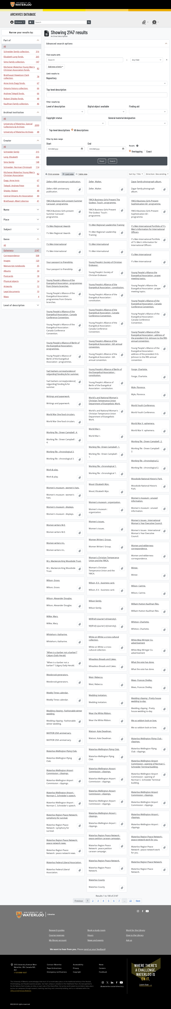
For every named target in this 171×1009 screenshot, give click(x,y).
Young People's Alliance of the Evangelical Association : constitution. (106, 286)
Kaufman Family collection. (21, 104)
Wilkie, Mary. (52, 616)
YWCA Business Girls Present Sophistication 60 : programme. (146, 202)
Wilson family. (95, 600)
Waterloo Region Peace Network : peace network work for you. (147, 838)
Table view (82, 174)
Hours (90, 935)
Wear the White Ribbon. (100, 713)
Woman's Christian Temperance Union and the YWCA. (104, 559)
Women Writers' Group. (100, 539)
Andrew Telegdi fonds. (21, 94)
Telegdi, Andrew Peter (21, 186)
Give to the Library (134, 935)
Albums (21, 272)
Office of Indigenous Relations (20, 990)
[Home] (11, 22)
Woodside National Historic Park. (146, 478)
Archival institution (14, 112)
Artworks (21, 287)
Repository (51, 78)
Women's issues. (97, 521)
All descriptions (81, 130)
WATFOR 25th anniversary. (58, 733)
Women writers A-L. (55, 543)
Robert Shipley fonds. (21, 99)
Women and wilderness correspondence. (142, 547)
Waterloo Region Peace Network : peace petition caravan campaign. (105, 837)
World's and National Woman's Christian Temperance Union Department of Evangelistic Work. (104, 400)
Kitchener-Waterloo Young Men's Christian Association (21, 174)
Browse (19, 22)
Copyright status (54, 117)
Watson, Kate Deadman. (100, 731)
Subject (8, 229)
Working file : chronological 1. (102, 466)
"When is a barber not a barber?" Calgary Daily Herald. (61, 654)
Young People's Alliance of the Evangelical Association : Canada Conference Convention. (146, 303)
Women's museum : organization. (105, 502)
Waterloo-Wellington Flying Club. (104, 749)
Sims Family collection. (21, 62)
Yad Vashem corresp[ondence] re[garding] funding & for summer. (62, 372)
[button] (144, 22)
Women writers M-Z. (55, 525)
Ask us (129, 940)
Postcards (21, 277)
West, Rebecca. (96, 677)
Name (6, 209)
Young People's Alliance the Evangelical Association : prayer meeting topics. (146, 275)
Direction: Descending (156, 174)
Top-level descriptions (59, 130)
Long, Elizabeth (21, 158)
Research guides (56, 930)
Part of (7, 40)
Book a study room (96, 930)
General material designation (121, 117)
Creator (7, 140)
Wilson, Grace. (53, 580)
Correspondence (21, 256)
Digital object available (98, 106)
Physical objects (21, 282)
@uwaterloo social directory (112, 986)
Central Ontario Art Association (21, 196)
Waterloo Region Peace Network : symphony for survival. (62, 816)
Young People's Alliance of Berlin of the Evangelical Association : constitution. (105, 372)
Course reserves (56, 935)
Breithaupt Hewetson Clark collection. (21, 76)
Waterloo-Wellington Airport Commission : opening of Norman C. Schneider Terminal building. (148, 763)
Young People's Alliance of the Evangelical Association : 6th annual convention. (105, 344)
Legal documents (21, 292)
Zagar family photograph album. (146, 181)
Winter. (134, 567)
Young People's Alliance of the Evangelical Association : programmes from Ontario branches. (64, 283)
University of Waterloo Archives (21, 132)
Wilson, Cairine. (138, 585)
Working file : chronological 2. (145, 460)
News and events (96, 940)
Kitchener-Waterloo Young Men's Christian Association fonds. (21, 68)
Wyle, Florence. (138, 387)
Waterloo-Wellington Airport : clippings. (103, 815)
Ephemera (21, 251)
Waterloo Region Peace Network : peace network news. (62, 842)
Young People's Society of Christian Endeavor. (105, 264)
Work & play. (52, 469)
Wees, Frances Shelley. (141, 680)
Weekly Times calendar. (57, 692)
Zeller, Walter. (95, 181)
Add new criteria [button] (55, 66)
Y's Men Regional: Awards (58, 226)
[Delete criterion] (166, 59)
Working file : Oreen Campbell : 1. (104, 447)
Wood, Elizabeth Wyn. (99, 484)
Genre (7, 239)
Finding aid (134, 106)
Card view (69, 174)
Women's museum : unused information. (144, 499)
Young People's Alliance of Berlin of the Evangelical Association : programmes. (62, 345)
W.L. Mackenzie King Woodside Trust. (63, 561)
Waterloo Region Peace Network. (104, 860)
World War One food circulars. (60, 414)
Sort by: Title (135, 174)
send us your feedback (94, 949)
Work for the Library (135, 930)
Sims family (21, 163)
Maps (21, 297)
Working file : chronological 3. (60, 451)
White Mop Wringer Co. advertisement (142, 641)
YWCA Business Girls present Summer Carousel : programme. (64, 202)
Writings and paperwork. (58, 396)
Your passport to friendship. (59, 262)
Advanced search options (59, 43)
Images (21, 261)
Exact (149, 151)
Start (48, 143)
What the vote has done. (142, 662)
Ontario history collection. (21, 89)
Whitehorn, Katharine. (56, 634)
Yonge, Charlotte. (139, 369)
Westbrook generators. (57, 674)
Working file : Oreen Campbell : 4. (61, 432)
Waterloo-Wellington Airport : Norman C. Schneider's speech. (61, 794)
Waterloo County (97, 880)
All (5, 46)
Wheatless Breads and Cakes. (102, 659)
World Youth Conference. (143, 405)
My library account (57, 940)
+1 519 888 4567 (20, 972)
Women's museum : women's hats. (62, 487)
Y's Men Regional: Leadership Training (106, 225)
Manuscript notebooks (21, 266)
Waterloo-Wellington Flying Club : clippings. (146, 740)
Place (6, 219)
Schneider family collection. (21, 52)
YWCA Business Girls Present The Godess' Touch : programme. (104, 201)
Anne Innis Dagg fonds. (21, 84)
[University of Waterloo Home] (21, 4)
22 (130, 900)
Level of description (14, 305)
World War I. (94, 429)
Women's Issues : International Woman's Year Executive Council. (146, 522)
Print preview (53, 174)
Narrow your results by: (21, 32)
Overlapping (137, 151)
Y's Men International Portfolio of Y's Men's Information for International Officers (148, 229)
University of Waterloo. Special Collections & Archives (21, 125)
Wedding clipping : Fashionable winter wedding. (64, 712)
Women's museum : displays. (60, 507)
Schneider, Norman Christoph (21, 168)
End (89, 143)
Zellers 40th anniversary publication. (63, 181)
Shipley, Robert (21, 191)
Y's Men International (56, 244)
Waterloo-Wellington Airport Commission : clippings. (102, 770)
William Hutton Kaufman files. (145, 603)
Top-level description (56, 89)
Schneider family (21, 152)
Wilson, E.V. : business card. (102, 582)
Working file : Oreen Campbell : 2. (146, 441)
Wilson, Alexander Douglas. (59, 598)
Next (138, 900)
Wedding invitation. (98, 695)
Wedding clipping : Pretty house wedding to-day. (146, 700)
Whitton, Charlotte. (140, 622)
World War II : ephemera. (143, 423)
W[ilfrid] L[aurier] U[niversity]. (102, 619)
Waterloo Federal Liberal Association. (63, 862)
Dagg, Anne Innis (21, 181)
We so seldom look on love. (144, 720)
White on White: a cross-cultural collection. (104, 638)
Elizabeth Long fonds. (21, 57)
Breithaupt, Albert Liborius (21, 202)
